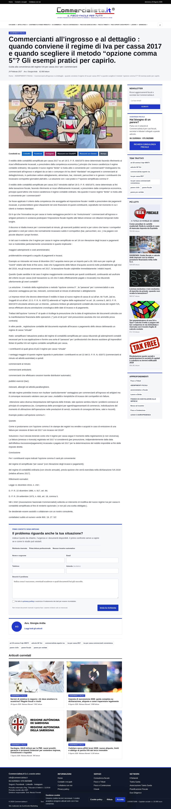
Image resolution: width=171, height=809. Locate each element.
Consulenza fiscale (102, 778)
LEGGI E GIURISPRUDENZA (141, 415)
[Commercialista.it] (85, 12)
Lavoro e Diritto (136, 394)
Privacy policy (63, 789)
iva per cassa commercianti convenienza (98, 643)
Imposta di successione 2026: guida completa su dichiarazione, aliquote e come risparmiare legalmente (93, 700)
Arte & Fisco (22, 24)
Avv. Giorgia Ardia (30, 72)
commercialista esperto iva (55, 643)
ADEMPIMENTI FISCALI (24, 76)
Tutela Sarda (135, 782)
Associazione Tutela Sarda (141, 785)
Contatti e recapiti (21, 2)
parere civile (14, 648)
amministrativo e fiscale (139, 390)
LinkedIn (26, 154)
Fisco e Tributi (103, 24)
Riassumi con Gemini (88, 154)
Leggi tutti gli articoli (33, 629)
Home (11, 2)
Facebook (38, 154)
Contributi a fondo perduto (39, 24)
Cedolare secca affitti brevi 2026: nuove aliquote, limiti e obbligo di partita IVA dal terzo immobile (93, 749)
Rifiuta (109, 800)
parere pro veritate (40, 648)
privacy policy (28, 601)
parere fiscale (26, 648)
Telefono (15, 566)
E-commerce (56, 24)
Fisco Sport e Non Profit (120, 24)
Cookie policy (96, 800)
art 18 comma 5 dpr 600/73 (19, 643)
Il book (96, 789)
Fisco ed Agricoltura (88, 24)
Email (68, 555)
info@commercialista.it (18, 778)
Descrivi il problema (20, 577)
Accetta (120, 800)
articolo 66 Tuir (37, 643)
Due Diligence (136, 793)
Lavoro (134, 24)
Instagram (50, 154)
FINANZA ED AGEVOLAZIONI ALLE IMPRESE (143, 400)
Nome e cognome (19, 555)
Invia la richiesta (108, 608)
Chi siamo (12, 24)
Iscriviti (144, 107)
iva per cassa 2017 (74, 643)
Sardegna (142, 24)
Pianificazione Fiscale (139, 789)
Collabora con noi (35, 2)
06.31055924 (135, 138)
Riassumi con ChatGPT (67, 154)
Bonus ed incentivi (137, 406)
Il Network (134, 778)
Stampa (103, 154)
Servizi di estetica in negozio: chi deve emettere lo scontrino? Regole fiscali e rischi (33, 700)
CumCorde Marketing (30, 806)
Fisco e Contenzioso (70, 24)
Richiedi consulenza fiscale (145, 145)
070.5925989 (147, 138)
